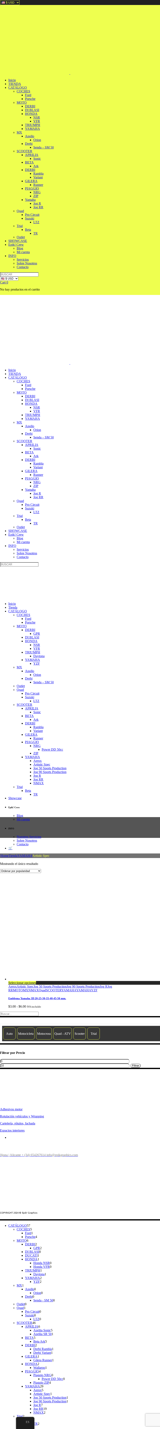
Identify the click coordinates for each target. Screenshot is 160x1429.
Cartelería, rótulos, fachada (17, 1123)
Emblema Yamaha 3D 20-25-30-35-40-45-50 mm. (37, 998)
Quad (42, 990)
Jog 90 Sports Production (83, 986)
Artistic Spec (25, 986)
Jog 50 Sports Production (50, 986)
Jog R (104, 986)
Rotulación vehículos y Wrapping (22, 1116)
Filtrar (135, 1065)
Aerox (12, 986)
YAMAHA (25, 855)
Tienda (13, 855)
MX (25, 990)
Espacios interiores (12, 1130)
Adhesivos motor (11, 1109)
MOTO (18, 990)
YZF (94, 990)
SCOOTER (53, 990)
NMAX (33, 990)
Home (4, 855)
